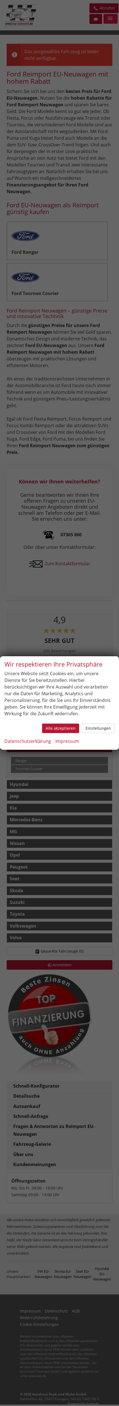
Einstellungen (98, 728)
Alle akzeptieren (61, 728)
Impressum (67, 741)
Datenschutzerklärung (27, 741)
